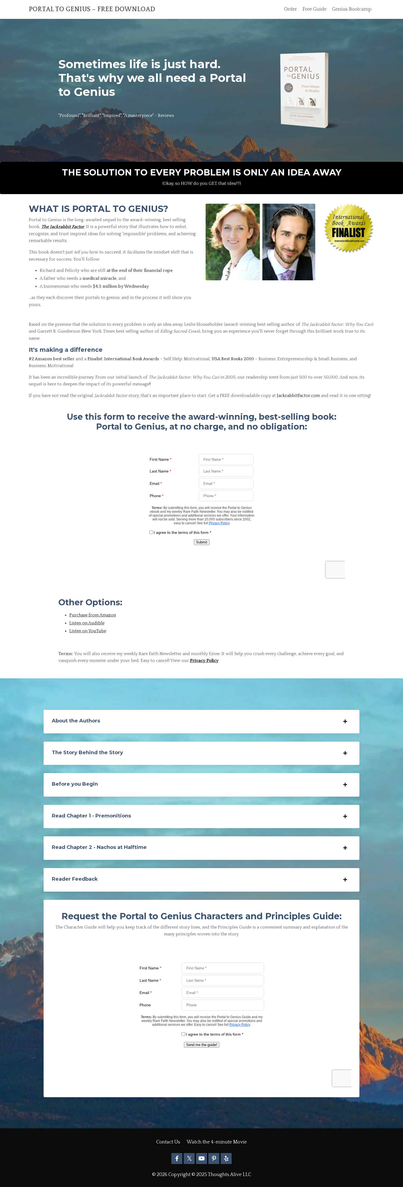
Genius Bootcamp (351, 9)
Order (290, 9)
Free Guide (314, 9)
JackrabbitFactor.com (298, 395)
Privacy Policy (204, 660)
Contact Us (168, 1142)
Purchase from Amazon (92, 615)
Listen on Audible (86, 623)
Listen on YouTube (87, 631)
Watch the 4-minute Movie (217, 1142)
